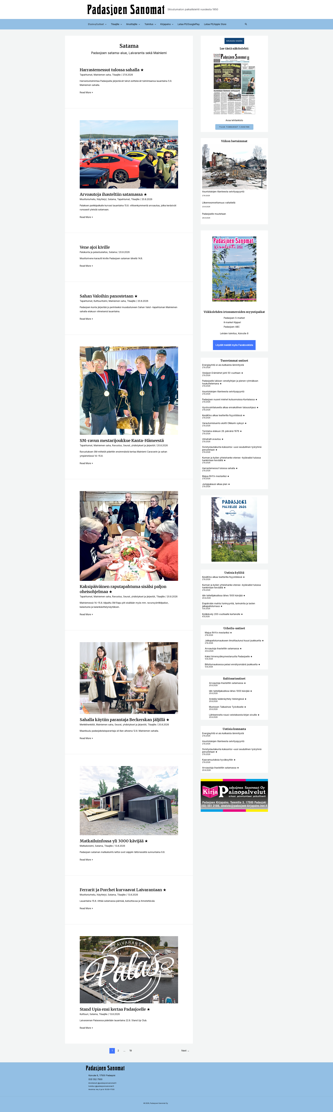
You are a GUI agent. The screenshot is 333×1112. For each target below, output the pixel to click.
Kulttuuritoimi (100, 301)
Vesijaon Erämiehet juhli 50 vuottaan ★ (222, 373)
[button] (105, 24)
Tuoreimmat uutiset (234, 360)
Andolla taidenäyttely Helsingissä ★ (227, 699)
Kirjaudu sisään (234, 41)
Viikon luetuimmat (234, 141)
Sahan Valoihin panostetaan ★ (109, 296)
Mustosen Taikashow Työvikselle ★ (227, 707)
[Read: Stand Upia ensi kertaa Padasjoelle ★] (129, 969)
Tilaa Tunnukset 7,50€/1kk (234, 127)
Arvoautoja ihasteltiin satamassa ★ (113, 194)
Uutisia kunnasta (234, 729)
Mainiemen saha (102, 74)
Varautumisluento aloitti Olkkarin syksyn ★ (224, 423)
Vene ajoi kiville (95, 247)
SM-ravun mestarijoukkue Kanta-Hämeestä (122, 440)
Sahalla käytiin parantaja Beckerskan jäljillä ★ (124, 719)
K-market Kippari (232, 322)
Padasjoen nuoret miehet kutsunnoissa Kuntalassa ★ (229, 399)
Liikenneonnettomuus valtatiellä (218, 202)
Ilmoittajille (131, 24)
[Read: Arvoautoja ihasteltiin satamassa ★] (129, 154)
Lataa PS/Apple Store (215, 24)
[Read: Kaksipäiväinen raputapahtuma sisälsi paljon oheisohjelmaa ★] (129, 535)
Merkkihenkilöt (87, 724)
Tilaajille (115, 24)
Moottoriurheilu (87, 199)
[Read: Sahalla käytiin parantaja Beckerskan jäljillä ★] (129, 678)
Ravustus (117, 445)
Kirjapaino (165, 24)
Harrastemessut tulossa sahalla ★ (112, 69)
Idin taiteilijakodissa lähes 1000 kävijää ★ (223, 595)
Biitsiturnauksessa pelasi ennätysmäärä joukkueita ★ (232, 664)
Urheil (227, 628)
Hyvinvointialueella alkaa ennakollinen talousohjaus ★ (230, 407)
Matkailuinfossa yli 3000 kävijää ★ (114, 840)
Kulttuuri (84, 1014)
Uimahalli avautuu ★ (212, 439)
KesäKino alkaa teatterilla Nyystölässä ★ (223, 415)
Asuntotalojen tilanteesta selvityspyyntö (223, 191)
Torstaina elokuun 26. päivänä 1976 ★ (222, 431)
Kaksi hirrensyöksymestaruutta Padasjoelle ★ (228, 656)
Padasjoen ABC (232, 327)
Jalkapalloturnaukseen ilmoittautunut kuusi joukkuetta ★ (234, 640)
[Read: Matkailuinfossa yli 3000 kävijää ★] (129, 800)
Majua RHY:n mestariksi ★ (215, 476)
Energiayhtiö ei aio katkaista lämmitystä (223, 365)
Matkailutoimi (87, 846)
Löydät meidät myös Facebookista (234, 345)
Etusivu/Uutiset (96, 24)
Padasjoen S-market (234, 318)
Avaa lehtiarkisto (234, 120)
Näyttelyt (102, 199)
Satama (112, 199)
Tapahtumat (86, 74)
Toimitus (149, 24)
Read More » (86, 92)
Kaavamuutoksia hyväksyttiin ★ (219, 759)
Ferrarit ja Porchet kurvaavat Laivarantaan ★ (123, 889)
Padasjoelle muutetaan (214, 214)
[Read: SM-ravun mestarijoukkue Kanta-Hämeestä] (129, 390)
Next (185, 1050)
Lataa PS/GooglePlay (189, 24)
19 (130, 1050)
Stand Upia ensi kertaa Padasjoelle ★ (115, 1009)
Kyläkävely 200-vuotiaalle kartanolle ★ (222, 614)
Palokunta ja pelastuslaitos (94, 252)
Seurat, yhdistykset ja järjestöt (139, 445)
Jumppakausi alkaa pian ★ (216, 484)
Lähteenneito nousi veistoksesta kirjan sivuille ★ (234, 715)
